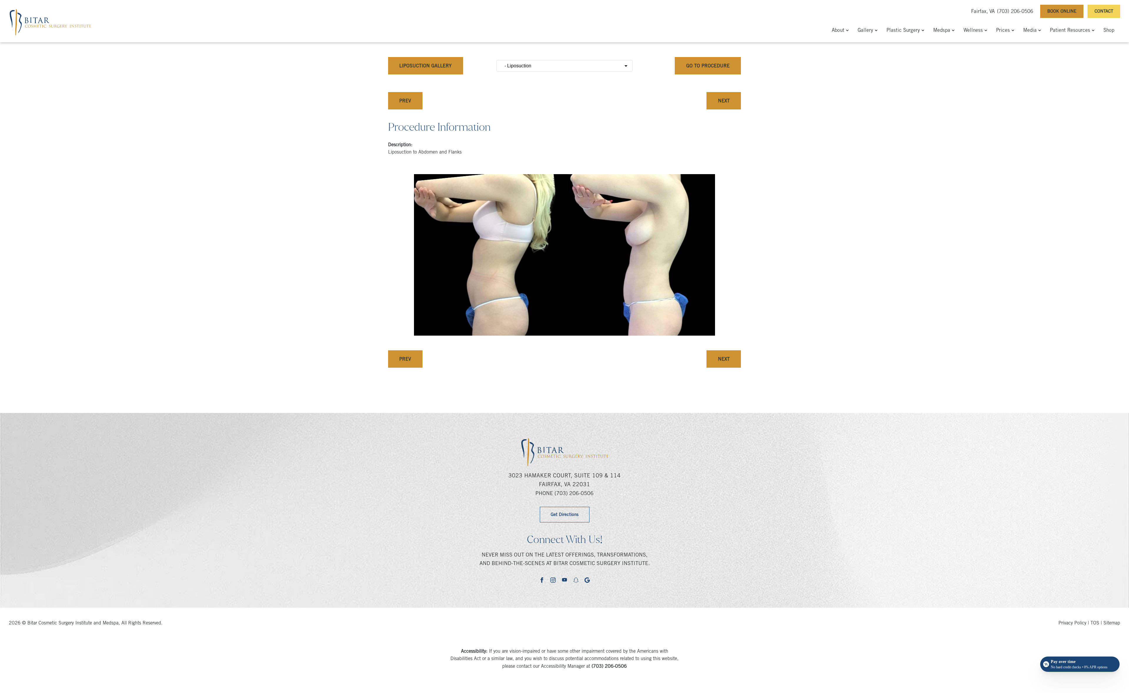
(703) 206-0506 (1015, 11)
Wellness (973, 30)
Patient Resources (1070, 30)
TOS (1094, 623)
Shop (1108, 30)
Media (1030, 30)
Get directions (565, 515)
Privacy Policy (1072, 623)
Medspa (941, 30)
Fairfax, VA (983, 11)
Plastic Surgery (903, 30)
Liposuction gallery (425, 66)
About (838, 30)
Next (724, 101)
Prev (405, 101)
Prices (1003, 30)
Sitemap (1111, 623)
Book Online (1061, 11)
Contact (1104, 11)
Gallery (865, 30)
